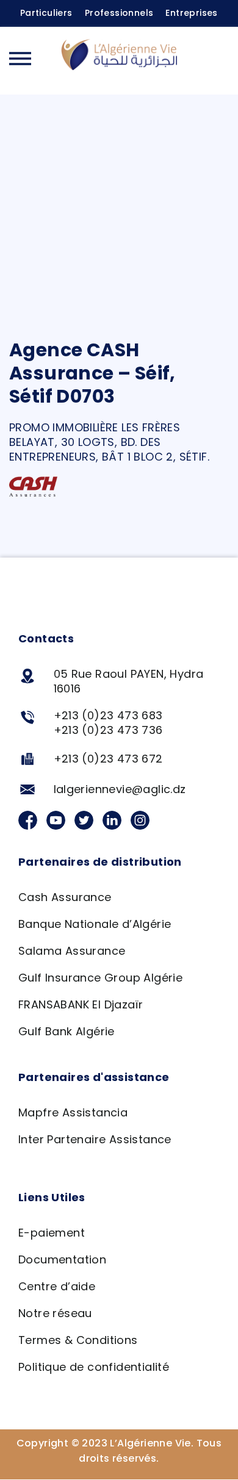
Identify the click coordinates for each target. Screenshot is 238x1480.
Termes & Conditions (78, 1340)
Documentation (62, 1259)
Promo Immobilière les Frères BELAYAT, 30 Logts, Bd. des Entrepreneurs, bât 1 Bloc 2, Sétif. (109, 442)
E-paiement (51, 1232)
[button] (216, 60)
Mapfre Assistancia (73, 1112)
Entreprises (191, 13)
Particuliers (46, 13)
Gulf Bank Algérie (66, 1031)
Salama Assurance (71, 950)
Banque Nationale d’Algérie (94, 924)
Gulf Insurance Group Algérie (100, 977)
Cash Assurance (65, 897)
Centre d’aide (56, 1286)
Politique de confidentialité (93, 1366)
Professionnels (119, 13)
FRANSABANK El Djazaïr (80, 1004)
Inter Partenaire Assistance (94, 1139)
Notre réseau (55, 1313)
